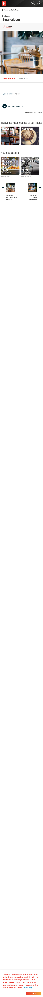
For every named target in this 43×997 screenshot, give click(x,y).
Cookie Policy (27, 987)
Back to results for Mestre (11, 10)
